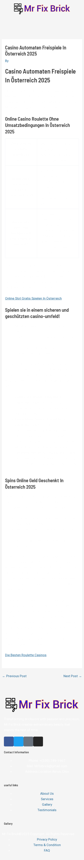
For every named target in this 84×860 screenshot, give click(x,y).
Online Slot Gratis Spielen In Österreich (33, 298)
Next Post (72, 676)
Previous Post (14, 676)
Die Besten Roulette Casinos (25, 655)
